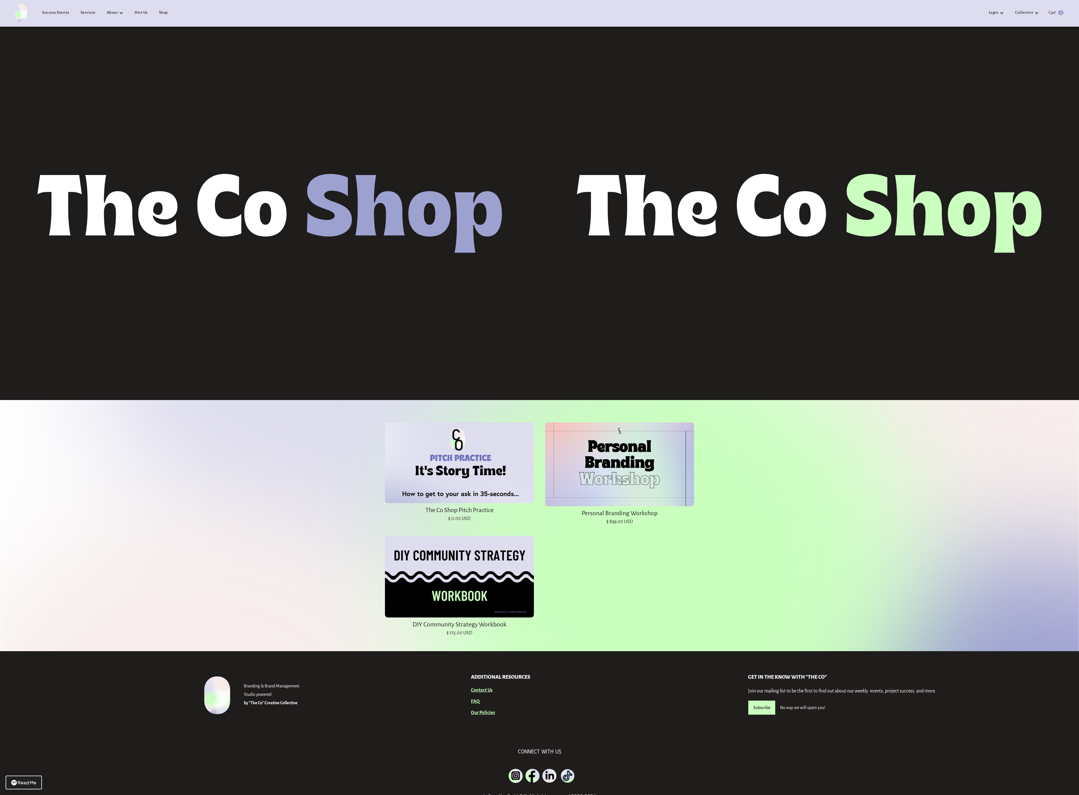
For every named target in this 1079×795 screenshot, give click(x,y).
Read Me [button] (27, 782)
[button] (115, 13)
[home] (21, 15)
